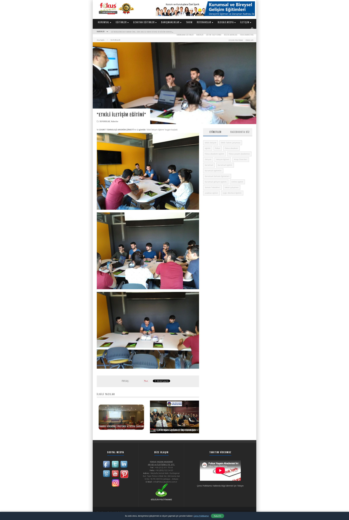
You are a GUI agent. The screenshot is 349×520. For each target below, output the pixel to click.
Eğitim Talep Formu (213, 35)
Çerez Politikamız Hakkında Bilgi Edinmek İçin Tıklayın (220, 485)
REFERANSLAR (204, 22)
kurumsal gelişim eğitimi (216, 182)
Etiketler (215, 132)
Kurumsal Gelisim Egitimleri (217, 176)
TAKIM (189, 22)
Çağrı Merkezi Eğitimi (232, 193)
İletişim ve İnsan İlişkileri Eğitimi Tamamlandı (175, 430)
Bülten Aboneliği (230, 35)
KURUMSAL (103, 22)
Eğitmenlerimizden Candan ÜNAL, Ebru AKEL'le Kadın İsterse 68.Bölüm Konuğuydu (143, 31)
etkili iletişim (210, 143)
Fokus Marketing (247, 35)
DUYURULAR (105, 121)
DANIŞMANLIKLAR (170, 22)
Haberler (199, 35)
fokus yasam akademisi (239, 154)
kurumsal (209, 165)
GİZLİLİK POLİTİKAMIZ (161, 499)
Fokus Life (250, 40)
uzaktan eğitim (211, 193)
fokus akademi (231, 148)
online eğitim (237, 182)
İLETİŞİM (244, 22)
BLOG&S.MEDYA (226, 22)
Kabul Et (217, 516)
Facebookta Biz (240, 132)
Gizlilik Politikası (236, 40)
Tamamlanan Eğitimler (185, 35)
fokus (217, 148)
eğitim (207, 148)
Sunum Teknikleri (212, 187)
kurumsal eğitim (225, 165)
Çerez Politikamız (201, 516)
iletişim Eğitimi (222, 159)
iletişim (208, 159)
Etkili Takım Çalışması (230, 143)
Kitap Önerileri (240, 159)
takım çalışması (232, 187)
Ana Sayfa (100, 40)
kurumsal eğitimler (213, 170)
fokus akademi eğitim (214, 154)
